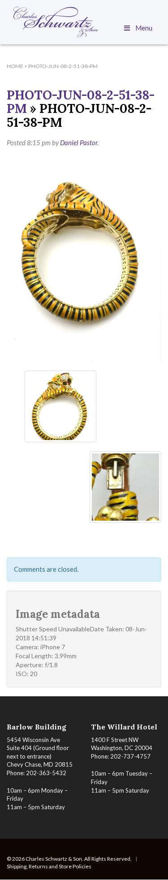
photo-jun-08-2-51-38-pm (81, 102)
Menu (143, 28)
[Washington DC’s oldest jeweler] (84, 22)
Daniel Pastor (78, 142)
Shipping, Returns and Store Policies (49, 866)
